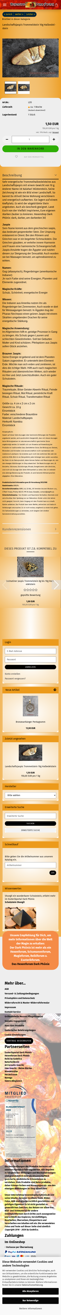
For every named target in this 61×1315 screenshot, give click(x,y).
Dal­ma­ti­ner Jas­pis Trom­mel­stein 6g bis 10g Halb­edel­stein (30, 583)
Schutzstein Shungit (15, 902)
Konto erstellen (12, 674)
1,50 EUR (30, 772)
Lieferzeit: (7, 107)
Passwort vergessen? (15, 678)
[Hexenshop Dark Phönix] (30, 4)
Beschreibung (12, 175)
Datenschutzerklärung (32, 1285)
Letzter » (30, 14)
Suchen (30, 823)
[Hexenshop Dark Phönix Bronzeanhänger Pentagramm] (30, 706)
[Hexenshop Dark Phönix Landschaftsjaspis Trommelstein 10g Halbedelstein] (30, 56)
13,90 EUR (30, 728)
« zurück (8, 14)
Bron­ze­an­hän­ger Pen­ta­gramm (30, 722)
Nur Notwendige (30, 1300)
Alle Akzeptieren (30, 1291)
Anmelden (30, 667)
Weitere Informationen (30, 1308)
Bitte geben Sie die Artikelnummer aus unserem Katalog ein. (29, 858)
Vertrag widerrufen (19, 1040)
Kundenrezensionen (16, 529)
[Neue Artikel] (55, 690)
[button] (7, 139)
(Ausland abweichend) (36, 110)
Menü (4, 4)
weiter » (19, 14)
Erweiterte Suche (30, 830)
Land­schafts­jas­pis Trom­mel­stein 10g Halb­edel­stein (30, 766)
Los (53, 873)
